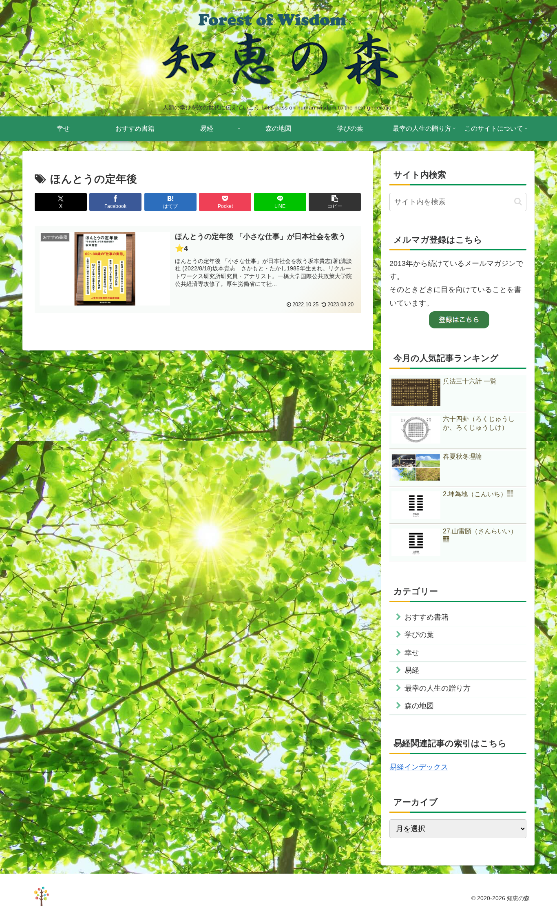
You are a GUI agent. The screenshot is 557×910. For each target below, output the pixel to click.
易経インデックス (418, 767)
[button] (335, 202)
